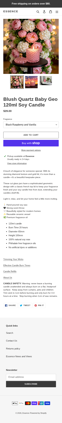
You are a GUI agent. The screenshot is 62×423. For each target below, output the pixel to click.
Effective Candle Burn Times (16, 265)
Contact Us (11, 340)
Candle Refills (9, 271)
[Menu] (57, 11)
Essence (10, 11)
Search (9, 333)
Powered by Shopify (38, 413)
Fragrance (7, 119)
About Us (7, 277)
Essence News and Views (19, 356)
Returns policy (13, 348)
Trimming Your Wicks (13, 259)
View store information (17, 163)
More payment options (31, 150)
